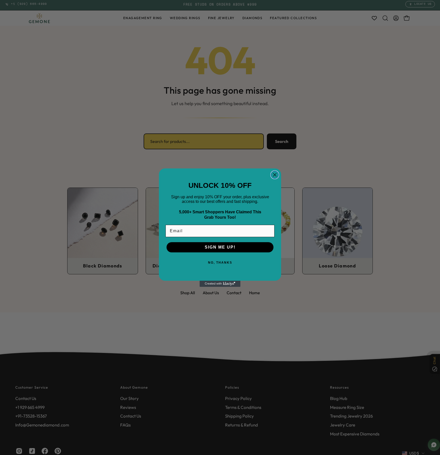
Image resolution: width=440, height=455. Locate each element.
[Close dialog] (275, 175)
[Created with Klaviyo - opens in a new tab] (220, 284)
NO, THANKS (220, 262)
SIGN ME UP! (220, 247)
